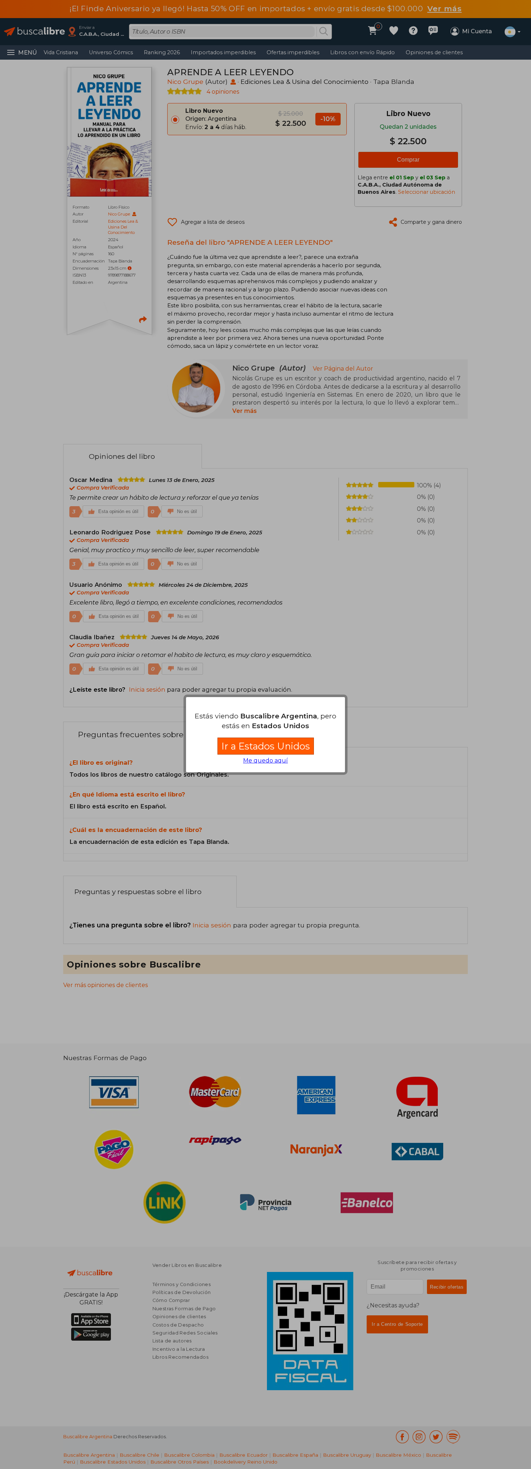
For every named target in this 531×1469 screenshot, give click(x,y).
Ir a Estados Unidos (265, 746)
